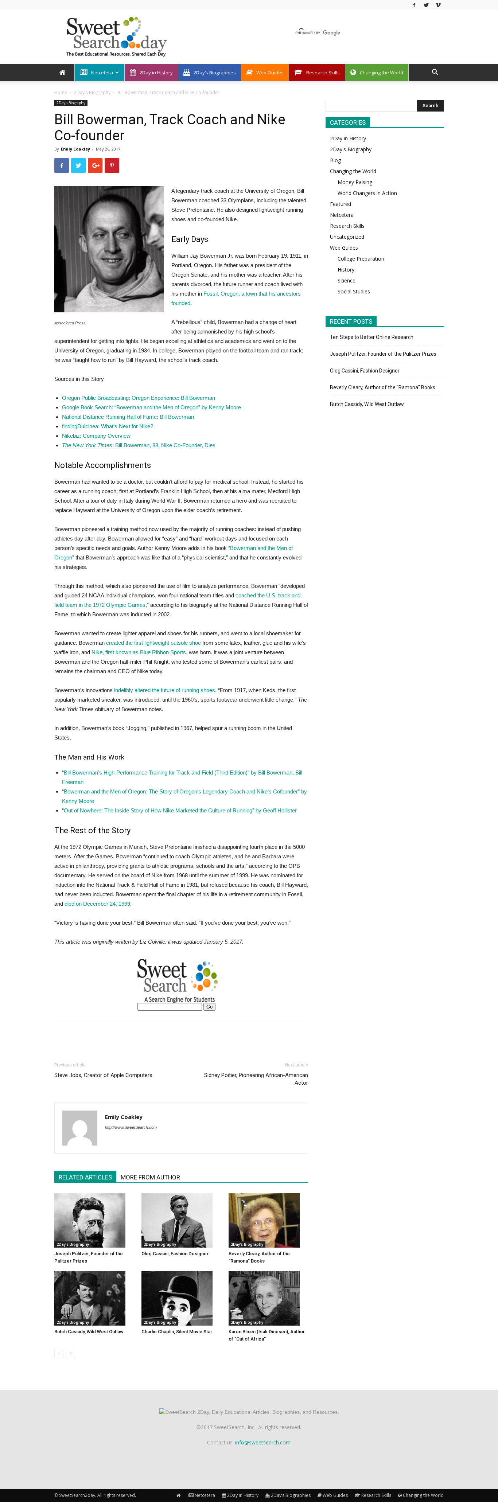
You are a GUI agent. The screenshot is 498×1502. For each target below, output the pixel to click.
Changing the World (381, 72)
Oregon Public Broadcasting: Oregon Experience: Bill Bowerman (138, 398)
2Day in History (156, 72)
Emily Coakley (75, 149)
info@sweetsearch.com (263, 1442)
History (346, 269)
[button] (435, 73)
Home (60, 92)
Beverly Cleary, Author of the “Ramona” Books (382, 387)
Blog (335, 160)
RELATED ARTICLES (85, 1177)
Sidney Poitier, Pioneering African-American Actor (256, 1079)
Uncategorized (347, 236)
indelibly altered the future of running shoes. (165, 690)
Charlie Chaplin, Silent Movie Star (176, 1331)
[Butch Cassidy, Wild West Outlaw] (94, 1298)
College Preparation (361, 258)
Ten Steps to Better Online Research (371, 337)
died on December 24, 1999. (98, 904)
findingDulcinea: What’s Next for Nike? (107, 426)
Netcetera (102, 72)
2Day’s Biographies (215, 72)
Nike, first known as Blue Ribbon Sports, (140, 652)
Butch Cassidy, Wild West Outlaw (89, 1331)
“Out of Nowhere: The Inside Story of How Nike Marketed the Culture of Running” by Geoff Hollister (179, 810)
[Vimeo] (438, 5)
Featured (340, 203)
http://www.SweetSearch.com (131, 1127)
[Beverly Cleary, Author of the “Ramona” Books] (268, 1220)
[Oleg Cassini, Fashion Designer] (181, 1220)
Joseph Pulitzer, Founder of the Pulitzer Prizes (383, 354)
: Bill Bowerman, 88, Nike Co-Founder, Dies (138, 445)
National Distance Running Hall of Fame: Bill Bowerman (128, 417)
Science (346, 280)
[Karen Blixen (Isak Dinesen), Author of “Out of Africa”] (268, 1298)
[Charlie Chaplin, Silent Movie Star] (181, 1298)
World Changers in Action (367, 193)
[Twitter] (426, 5)
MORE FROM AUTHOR (150, 1177)
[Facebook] (414, 5)
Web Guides (270, 72)
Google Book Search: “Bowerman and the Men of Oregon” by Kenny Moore (151, 407)
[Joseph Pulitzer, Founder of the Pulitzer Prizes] (94, 1220)
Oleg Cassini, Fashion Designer (175, 1253)
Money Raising (355, 182)
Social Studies (354, 291)
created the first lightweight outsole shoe (153, 643)
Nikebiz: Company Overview (96, 436)
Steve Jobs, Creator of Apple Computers (103, 1075)
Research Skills (323, 72)
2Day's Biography (92, 92)
